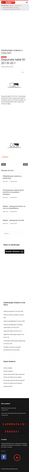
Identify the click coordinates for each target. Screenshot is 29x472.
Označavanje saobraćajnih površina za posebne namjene (13, 192)
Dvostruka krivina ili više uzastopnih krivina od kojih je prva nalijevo (14, 375)
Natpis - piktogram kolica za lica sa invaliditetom (14, 207)
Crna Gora (5, 157)
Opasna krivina (8, 386)
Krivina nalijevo (8, 368)
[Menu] (27, 2)
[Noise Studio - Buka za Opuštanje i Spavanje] (14, 252)
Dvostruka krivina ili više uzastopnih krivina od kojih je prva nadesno (14, 381)
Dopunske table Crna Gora (7, 66)
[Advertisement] (14, 26)
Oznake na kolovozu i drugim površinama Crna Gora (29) (12, 348)
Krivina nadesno (8, 371)
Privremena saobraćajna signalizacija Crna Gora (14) (14, 342)
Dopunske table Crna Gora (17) (13, 331)
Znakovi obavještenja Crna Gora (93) (14, 321)
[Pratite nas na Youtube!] (14, 457)
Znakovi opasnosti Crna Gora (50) (13, 311)
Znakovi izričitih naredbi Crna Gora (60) (14, 316)
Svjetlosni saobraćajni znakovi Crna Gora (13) (14, 336)
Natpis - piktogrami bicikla (13, 220)
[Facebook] (19, 71)
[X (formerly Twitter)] (22, 72)
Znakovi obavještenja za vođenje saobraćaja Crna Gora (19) (13, 326)
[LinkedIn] (26, 71)
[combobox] (13, 233)
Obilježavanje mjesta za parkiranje (12, 177)
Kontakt (3, 451)
